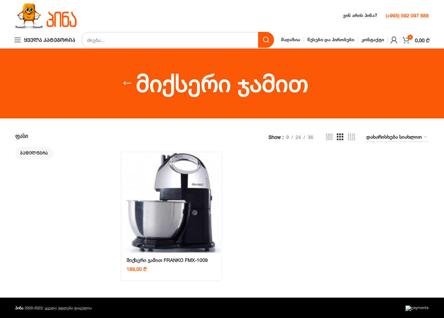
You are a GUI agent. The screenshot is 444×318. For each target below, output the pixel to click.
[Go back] (127, 83)
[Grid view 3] (340, 137)
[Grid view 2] (329, 137)
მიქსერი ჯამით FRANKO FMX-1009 (167, 260)
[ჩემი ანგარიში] (394, 40)
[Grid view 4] (351, 137)
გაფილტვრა (34, 153)
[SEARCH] (266, 40)
